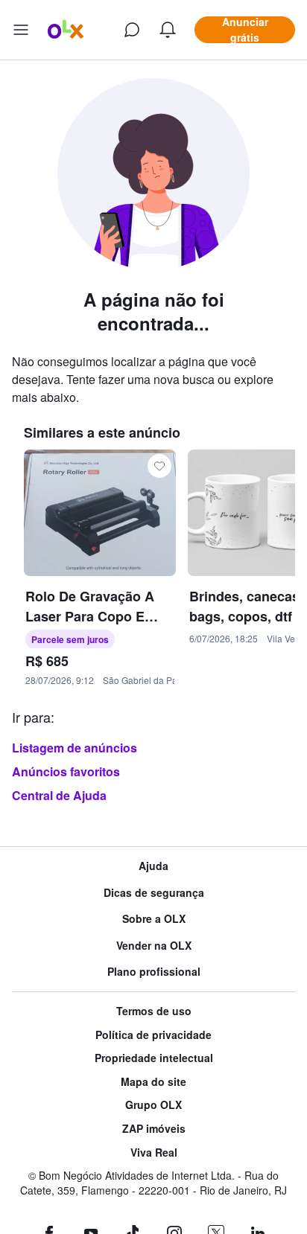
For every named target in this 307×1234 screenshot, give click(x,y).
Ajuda (153, 866)
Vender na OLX (154, 946)
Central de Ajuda (59, 795)
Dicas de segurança (154, 893)
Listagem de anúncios (74, 747)
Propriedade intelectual (154, 1058)
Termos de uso (154, 1011)
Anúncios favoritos (66, 771)
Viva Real (153, 1152)
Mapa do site (153, 1082)
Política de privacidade (153, 1035)
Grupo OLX (153, 1105)
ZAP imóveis (154, 1129)
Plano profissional (153, 972)
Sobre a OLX (154, 919)
